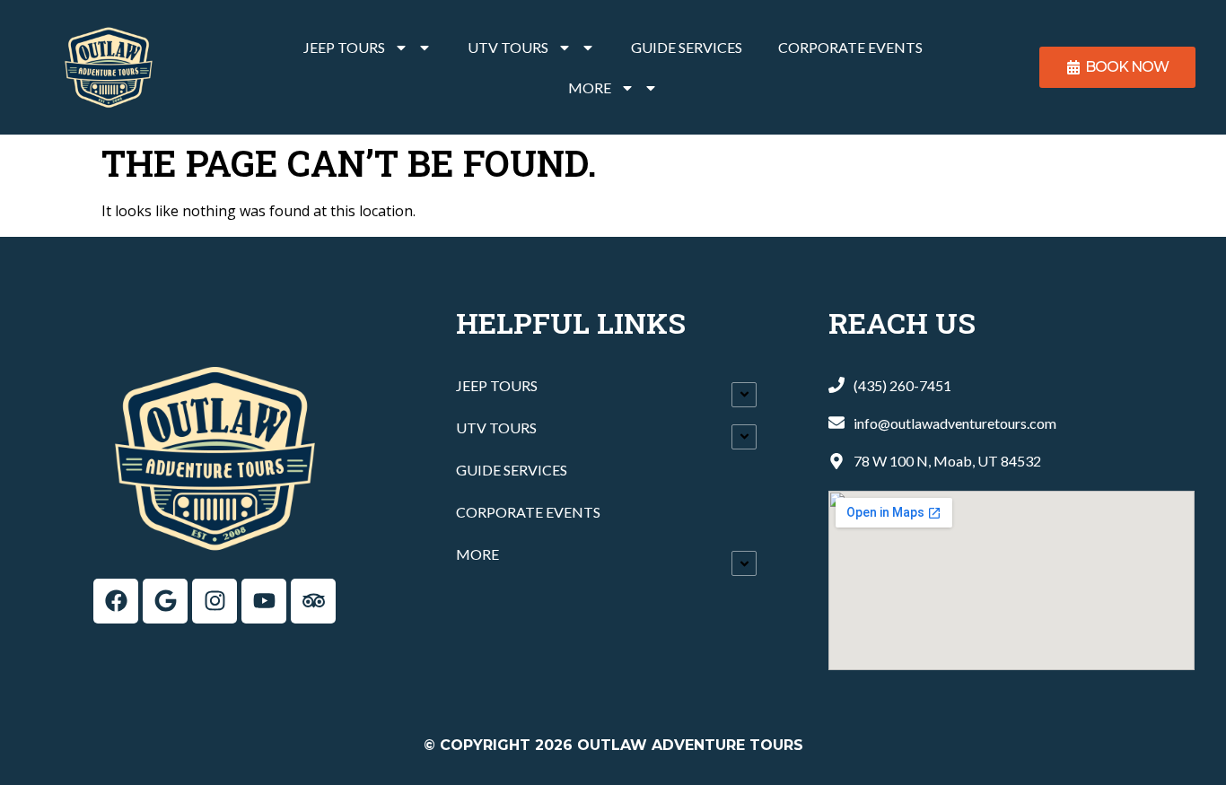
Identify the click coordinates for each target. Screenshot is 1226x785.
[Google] (165, 601)
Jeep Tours (344, 47)
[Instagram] (214, 601)
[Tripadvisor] (313, 601)
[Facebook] (115, 601)
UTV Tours (508, 47)
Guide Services (686, 47)
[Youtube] (263, 601)
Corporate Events (850, 47)
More (589, 87)
